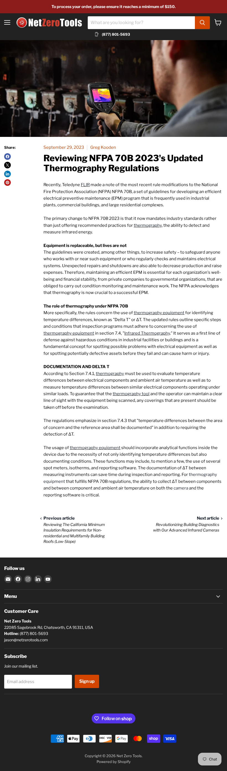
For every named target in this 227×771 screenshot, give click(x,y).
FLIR (85, 184)
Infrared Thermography (147, 333)
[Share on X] (7, 165)
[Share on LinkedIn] (7, 174)
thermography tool (131, 393)
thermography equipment (159, 312)
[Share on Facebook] (7, 156)
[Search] (202, 22)
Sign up (87, 681)
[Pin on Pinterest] (7, 182)
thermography (148, 225)
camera (181, 488)
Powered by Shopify (114, 761)
